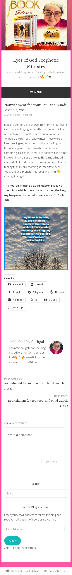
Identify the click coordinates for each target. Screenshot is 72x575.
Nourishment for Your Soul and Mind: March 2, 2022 (34, 383)
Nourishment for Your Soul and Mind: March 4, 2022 (38, 401)
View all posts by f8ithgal (23, 362)
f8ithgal (27, 115)
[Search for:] (36, 493)
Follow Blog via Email (36, 507)
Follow (12, 540)
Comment (51, 461)
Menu (38, 92)
